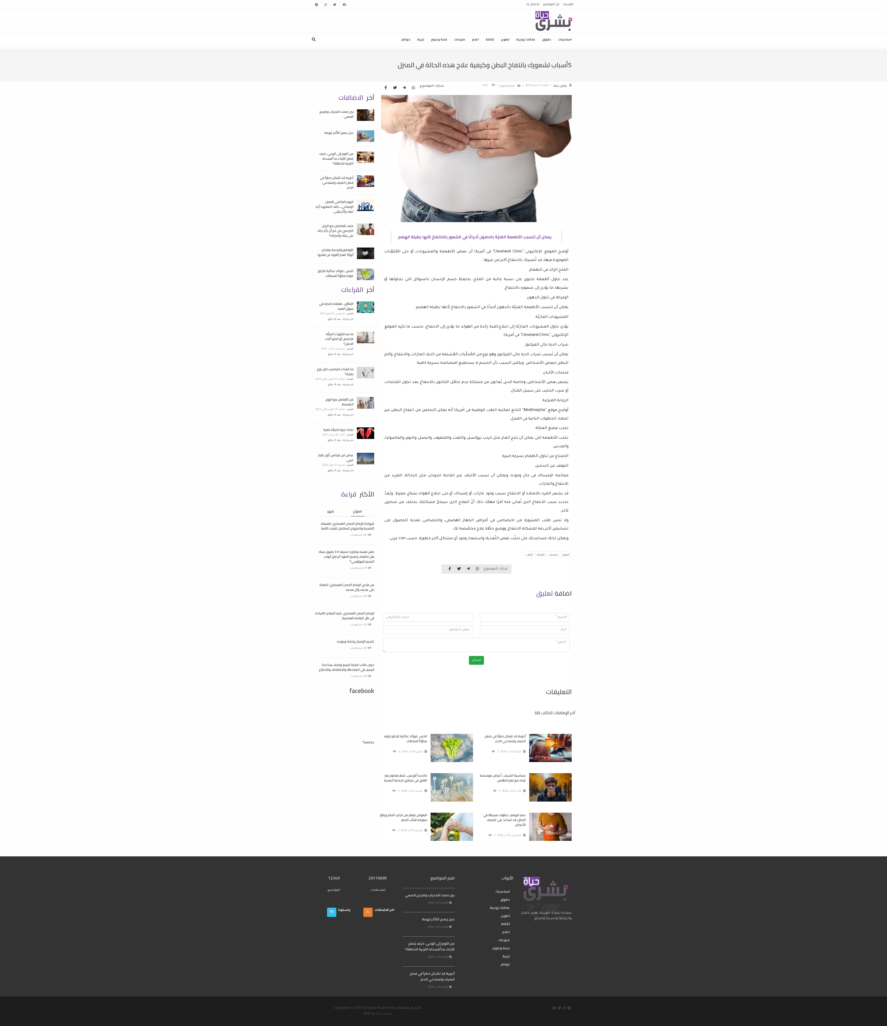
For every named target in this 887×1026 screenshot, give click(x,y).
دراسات (553, 554)
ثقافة (490, 39)
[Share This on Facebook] (385, 88)
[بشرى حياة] (554, 20)
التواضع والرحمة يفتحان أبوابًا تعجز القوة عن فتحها (335, 252)
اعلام (475, 39)
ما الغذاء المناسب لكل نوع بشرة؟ (335, 371)
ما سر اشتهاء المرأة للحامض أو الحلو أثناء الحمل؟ (339, 339)
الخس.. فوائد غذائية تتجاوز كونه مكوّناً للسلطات (405, 738)
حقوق (546, 39)
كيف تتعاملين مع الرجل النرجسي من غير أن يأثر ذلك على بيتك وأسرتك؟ (335, 231)
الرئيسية (568, 4)
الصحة (541, 554)
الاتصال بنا (533, 4)
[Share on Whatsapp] (413, 88)
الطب (529, 554)
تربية (420, 39)
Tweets (368, 742)
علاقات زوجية (525, 39)
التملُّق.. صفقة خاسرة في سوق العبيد (336, 306)
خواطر (405, 39)
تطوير (505, 39)
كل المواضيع (551, 4)
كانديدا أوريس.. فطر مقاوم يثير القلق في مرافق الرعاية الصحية (405, 777)
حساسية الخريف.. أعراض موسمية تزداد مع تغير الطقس (503, 777)
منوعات (459, 39)
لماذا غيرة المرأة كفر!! (338, 430)
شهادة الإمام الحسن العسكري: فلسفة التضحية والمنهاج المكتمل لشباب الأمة (347, 526)
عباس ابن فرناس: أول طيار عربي (335, 457)
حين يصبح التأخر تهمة (338, 133)
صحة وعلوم (439, 39)
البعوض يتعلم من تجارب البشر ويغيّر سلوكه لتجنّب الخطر (403, 817)
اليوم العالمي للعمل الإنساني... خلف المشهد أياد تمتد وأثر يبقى (334, 206)
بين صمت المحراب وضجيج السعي (336, 114)
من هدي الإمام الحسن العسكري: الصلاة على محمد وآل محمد (346, 587)
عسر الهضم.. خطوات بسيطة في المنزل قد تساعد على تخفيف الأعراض (504, 820)
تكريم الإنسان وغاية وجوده (355, 641)
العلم (565, 554)
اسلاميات (565, 39)
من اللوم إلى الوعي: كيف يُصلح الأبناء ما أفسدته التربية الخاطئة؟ (336, 158)
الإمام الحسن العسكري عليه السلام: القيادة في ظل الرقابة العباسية (344, 615)
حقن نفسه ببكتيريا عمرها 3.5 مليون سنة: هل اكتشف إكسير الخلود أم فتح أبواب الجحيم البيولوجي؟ (346, 556)
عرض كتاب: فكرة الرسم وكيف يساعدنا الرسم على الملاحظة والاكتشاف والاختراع (346, 667)
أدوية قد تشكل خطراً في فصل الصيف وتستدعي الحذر (505, 738)
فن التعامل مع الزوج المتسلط (339, 401)
